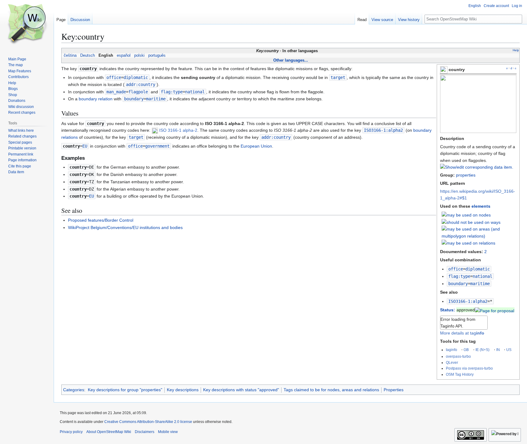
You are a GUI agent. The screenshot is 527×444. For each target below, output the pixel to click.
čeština (70, 55)
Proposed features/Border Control (100, 220)
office (455, 269)
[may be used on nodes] (466, 214)
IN (498, 350)
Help (516, 50)
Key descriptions (183, 389)
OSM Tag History (460, 374)
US (508, 350)
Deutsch (87, 55)
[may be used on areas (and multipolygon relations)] (479, 232)
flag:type (459, 276)
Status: (447, 309)
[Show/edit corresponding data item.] (476, 167)
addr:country (140, 84)
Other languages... (290, 60)
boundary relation (96, 98)
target (338, 77)
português (157, 55)
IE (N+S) (482, 350)
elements (480, 206)
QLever (452, 362)
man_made (116, 91)
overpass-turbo (458, 356)
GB (466, 350)
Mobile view (168, 432)
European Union (256, 146)
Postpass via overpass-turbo (469, 368)
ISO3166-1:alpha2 (467, 301)
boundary (458, 283)
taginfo (451, 350)
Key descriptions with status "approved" (241, 389)
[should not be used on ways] (471, 222)
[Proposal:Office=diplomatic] (494, 309)
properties (465, 175)
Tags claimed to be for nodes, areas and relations (331, 389)
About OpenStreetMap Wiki (108, 432)
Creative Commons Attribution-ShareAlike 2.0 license (148, 422)
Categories (73, 389)
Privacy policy (71, 432)
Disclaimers (144, 432)
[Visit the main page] (26, 24)
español (124, 55)
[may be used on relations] (468, 242)
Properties (393, 389)
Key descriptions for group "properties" (125, 389)
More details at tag (462, 333)
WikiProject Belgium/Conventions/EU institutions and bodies (125, 227)
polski (139, 55)
